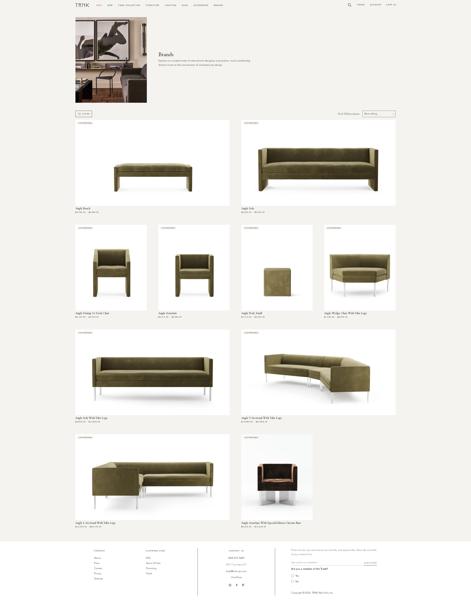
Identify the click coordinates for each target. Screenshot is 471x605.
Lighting (170, 5)
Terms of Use (153, 563)
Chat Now (236, 577)
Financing (151, 568)
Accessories (201, 5)
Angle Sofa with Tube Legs (91, 418)
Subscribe (370, 563)
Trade (361, 5)
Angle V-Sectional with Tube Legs (261, 418)
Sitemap (98, 579)
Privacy (98, 573)
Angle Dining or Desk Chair (92, 313)
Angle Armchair (167, 313)
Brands (218, 5)
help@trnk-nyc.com (236, 571)
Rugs (185, 5)
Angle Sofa (247, 208)
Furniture (152, 5)
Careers (98, 568)
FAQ (148, 558)
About (97, 558)
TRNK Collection (129, 5)
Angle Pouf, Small (251, 313)
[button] (349, 4)
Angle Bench (82, 208)
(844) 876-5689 (236, 558)
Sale (99, 5)
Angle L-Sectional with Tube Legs (95, 523)
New (110, 5)
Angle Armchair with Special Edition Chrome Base (271, 523)
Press (97, 563)
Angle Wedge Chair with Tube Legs (345, 313)
